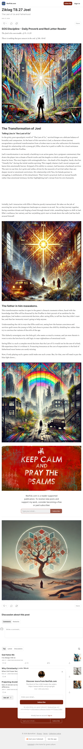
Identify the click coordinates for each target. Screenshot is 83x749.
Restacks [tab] (16, 622)
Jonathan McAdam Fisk (15, 660)
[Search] (79, 649)
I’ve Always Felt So (8, 658)
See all (6, 697)
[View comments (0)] (11, 23)
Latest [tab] (10, 649)
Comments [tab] (7, 622)
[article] (41, 659)
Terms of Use (52, 707)
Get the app (52, 739)
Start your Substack (35, 739)
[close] (62, 671)
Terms (45, 734)
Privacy (39, 734)
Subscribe (68, 3)
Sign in (77, 3)
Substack (31, 744)
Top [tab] (4, 649)
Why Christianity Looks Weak (15, 668)
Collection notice (55, 734)
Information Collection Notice (40, 709)
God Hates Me (8, 655)
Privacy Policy (57, 709)
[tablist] (11, 621)
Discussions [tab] (18, 649)
